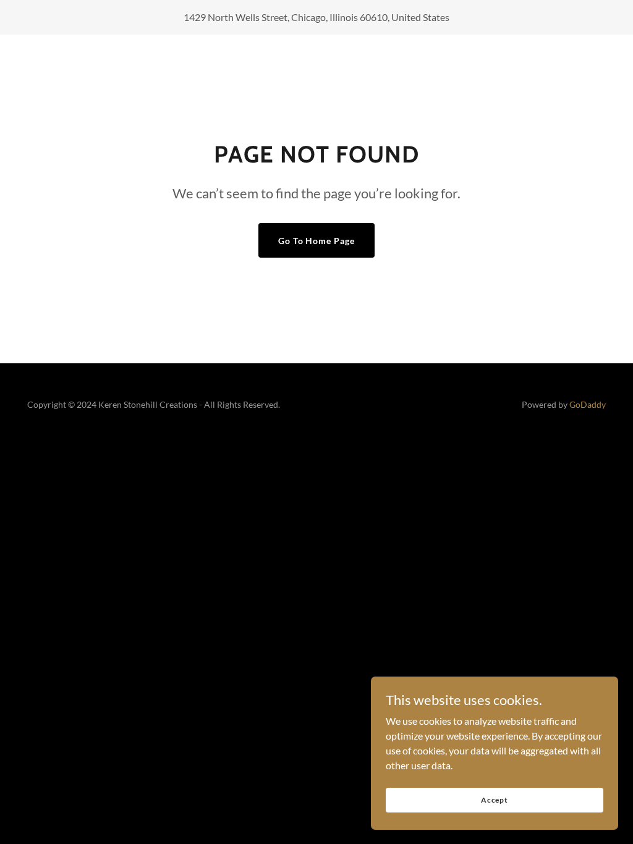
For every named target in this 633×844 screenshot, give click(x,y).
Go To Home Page (316, 240)
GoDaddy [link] (587, 404)
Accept (494, 799)
